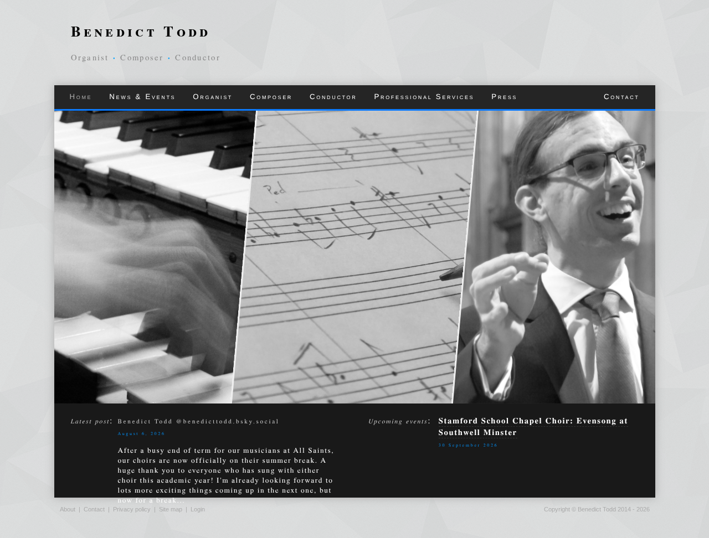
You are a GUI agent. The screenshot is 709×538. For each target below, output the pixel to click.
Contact (622, 96)
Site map (170, 509)
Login (198, 509)
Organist (213, 96)
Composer (271, 96)
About (67, 509)
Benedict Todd (141, 31)
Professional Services (424, 96)
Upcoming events (398, 421)
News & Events (142, 96)
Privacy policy (132, 509)
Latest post (90, 421)
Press (504, 96)
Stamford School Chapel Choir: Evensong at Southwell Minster (533, 426)
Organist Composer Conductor (145, 57)
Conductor (333, 96)
